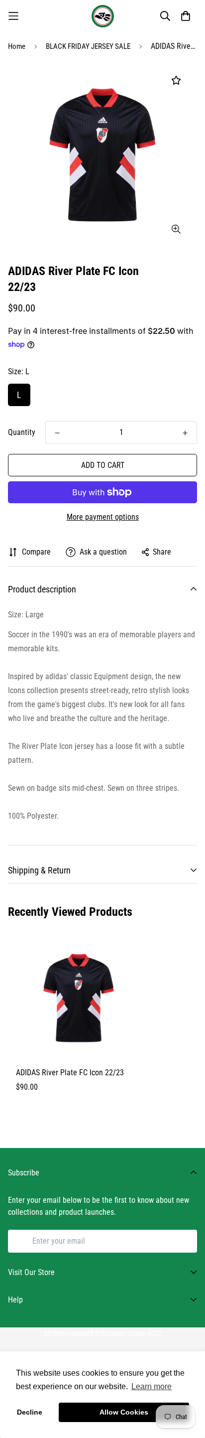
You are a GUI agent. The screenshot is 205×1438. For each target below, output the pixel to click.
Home (16, 46)
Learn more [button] (151, 1386)
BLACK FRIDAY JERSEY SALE (88, 46)
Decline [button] (29, 1412)
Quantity (21, 432)
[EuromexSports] (103, 16)
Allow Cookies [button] (124, 1412)
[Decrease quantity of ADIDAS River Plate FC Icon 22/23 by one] (57, 433)
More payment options (103, 517)
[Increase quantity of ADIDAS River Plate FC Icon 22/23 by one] (185, 433)
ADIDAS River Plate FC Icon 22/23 (70, 1072)
